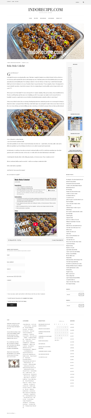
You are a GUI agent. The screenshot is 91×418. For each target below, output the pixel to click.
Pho (29, 382)
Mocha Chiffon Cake (70, 255)
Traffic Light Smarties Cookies (72, 267)
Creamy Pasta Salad (57, 240)
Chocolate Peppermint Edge (72, 261)
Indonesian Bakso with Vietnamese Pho (74, 259)
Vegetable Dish (32, 404)
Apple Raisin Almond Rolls (71, 249)
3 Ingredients (26, 324)
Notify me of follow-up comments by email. (20, 298)
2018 (69, 84)
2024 (69, 72)
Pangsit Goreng (69, 271)
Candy (30, 334)
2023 (69, 74)
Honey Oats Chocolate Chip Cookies (73, 241)
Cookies (8, 62)
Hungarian (51, 18)
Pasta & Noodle (28, 380)
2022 (69, 76)
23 (59, 335)
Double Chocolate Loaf (71, 231)
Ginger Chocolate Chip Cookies (72, 281)
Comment (9, 280)
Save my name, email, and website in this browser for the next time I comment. (26, 294)
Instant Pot (25, 370)
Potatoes (25, 385)
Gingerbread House (27, 352)
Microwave (26, 375)
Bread (29, 329)
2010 (69, 100)
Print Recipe (52, 190)
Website (9, 269)
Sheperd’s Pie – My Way (15, 240)
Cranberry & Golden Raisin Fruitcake (74, 185)
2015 (69, 90)
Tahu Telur (68, 233)
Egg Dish (30, 345)
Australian (34, 325)
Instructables (34, 370)
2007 (69, 106)
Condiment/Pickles (32, 337)
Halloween (25, 356)
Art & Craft (26, 325)
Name (8, 255)
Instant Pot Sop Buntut (71, 181)
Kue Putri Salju (69, 213)
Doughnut (25, 342)
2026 (69, 67)
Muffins (33, 375)
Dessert (33, 339)
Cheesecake (32, 335)
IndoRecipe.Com (45, 9)
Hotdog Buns (69, 269)
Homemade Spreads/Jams (28, 361)
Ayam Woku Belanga (70, 243)
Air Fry (33, 324)
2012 (69, 96)
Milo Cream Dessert (70, 273)
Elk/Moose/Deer (26, 347)
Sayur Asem (68, 205)
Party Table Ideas (32, 379)
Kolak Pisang (69, 209)
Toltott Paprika (69, 215)
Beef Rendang (69, 189)
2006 (69, 108)
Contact (9, 1)
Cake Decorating (26, 332)
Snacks (25, 394)
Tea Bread (29, 399)
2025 (69, 70)
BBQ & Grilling (28, 327)
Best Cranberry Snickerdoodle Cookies (74, 211)
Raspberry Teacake (70, 247)
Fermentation (26, 349)
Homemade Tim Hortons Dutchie (73, 183)
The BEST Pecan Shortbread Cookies (74, 263)
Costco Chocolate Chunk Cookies (73, 203)
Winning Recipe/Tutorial (30, 405)
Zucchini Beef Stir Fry (70, 195)
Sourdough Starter (30, 395)
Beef (24, 329)
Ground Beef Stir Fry (70, 279)
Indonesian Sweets (28, 369)
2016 (69, 88)
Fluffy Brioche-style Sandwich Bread (73, 225)
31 (61, 338)
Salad (31, 389)
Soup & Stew (32, 394)
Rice (26, 389)
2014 (69, 92)
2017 (69, 86)
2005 (69, 110)
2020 (69, 80)
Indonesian (43, 18)
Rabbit (34, 387)
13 (67, 329)
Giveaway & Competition (28, 354)
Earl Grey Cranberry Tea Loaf (72, 219)
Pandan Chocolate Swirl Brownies (73, 191)
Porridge (31, 384)
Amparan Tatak (69, 217)
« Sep (55, 340)
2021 (69, 78)
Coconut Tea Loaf (70, 197)
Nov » (58, 340)
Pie (33, 382)
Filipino (33, 349)
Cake (31, 330)
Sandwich (25, 390)
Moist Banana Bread (70, 187)
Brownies (25, 330)
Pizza (25, 384)
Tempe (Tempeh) (26, 400)
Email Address (10, 262)
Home (13, 1)
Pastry (24, 382)
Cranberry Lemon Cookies (71, 193)
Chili (25, 337)
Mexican (33, 374)
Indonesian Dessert (28, 365)
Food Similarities (27, 351)
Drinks (31, 342)
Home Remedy (33, 356)
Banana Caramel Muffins (71, 253)
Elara (8, 413)
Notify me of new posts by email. (17, 301)
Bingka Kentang (69, 245)
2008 (69, 104)
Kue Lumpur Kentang (70, 283)
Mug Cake (26, 377)
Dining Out (59, 18)
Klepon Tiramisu (69, 237)
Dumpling (25, 344)
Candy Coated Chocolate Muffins (73, 251)
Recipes (16, 1)
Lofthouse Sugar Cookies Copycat (73, 207)
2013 (69, 94)
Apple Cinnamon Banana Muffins (73, 277)
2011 (69, 98)
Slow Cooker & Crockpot (28, 392)
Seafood (31, 390)
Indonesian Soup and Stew (28, 367)
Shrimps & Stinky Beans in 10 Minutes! (74, 265)
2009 (69, 102)
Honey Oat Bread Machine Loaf (72, 235)
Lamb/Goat (28, 372)
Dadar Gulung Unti (70, 275)
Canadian (25, 334)
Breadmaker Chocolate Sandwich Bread (74, 179)
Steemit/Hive (18, 62)
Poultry (31, 385)
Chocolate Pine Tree (70, 239)
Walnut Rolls (68, 257)
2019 (69, 82)
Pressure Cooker (26, 387)
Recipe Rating (10, 276)
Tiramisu (25, 402)
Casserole (25, 335)
